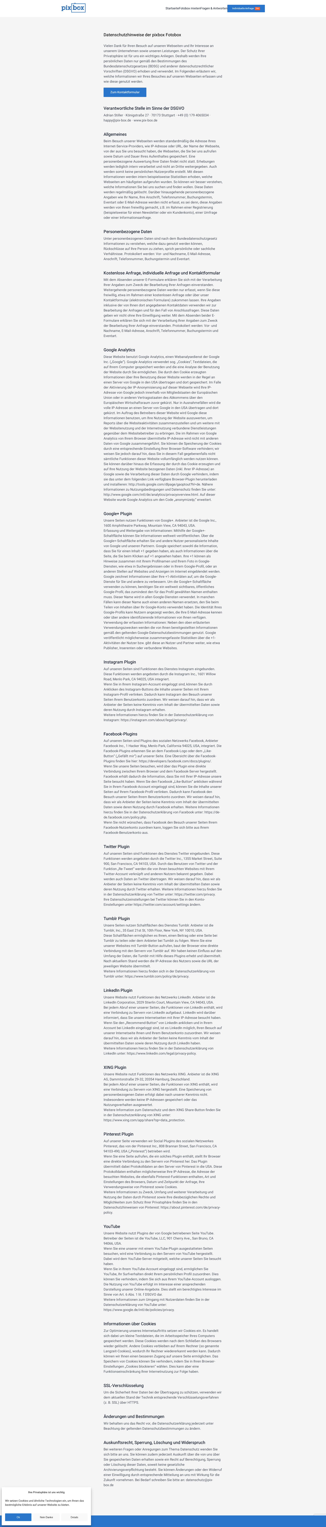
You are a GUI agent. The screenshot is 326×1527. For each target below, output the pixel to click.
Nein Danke (46, 1517)
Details (74, 1517)
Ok (18, 1517)
